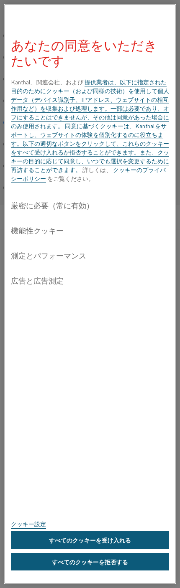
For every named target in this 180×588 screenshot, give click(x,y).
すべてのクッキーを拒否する (90, 562)
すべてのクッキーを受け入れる (90, 540)
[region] (90, 294)
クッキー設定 (28, 524)
